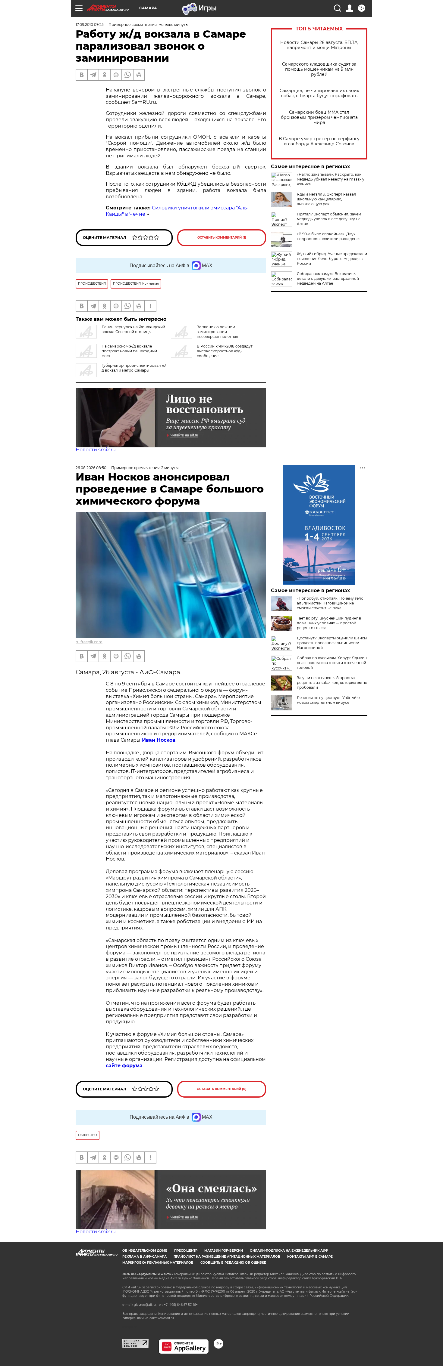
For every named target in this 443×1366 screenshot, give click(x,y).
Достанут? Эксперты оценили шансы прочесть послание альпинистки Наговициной (332, 643)
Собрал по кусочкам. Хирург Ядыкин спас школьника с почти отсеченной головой (332, 663)
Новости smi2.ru (96, 450)
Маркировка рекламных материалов (157, 1263)
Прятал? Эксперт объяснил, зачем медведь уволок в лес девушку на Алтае (329, 219)
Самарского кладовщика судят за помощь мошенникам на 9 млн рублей (319, 69)
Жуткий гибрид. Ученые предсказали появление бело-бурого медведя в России (332, 259)
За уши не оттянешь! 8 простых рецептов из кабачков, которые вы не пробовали (332, 682)
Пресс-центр (185, 1251)
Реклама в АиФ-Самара (144, 1257)
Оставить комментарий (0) (222, 1089)
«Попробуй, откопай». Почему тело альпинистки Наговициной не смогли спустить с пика (330, 603)
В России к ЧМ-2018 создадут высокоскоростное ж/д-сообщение (225, 351)
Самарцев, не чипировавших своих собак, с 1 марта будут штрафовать (319, 93)
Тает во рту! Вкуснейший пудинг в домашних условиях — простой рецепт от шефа (329, 623)
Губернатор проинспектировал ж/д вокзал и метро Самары (134, 367)
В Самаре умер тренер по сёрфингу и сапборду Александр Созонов (319, 141)
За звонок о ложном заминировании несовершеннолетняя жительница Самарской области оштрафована (215, 334)
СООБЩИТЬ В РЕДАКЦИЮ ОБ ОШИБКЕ (233, 1263)
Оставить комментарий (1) (221, 238)
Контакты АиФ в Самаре (310, 1257)
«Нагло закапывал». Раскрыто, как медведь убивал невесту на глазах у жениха (330, 179)
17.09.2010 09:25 (90, 24)
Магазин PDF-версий (223, 1251)
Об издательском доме (144, 1251)
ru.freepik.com (89, 642)
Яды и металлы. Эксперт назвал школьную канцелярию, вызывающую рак (326, 199)
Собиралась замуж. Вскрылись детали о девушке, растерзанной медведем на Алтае (328, 278)
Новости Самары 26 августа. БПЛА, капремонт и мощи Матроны (319, 45)
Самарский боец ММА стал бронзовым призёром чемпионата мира (319, 117)
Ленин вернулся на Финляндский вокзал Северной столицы (133, 329)
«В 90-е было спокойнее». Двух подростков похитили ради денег (328, 236)
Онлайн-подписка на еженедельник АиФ (289, 1251)
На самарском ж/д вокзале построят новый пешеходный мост (129, 351)
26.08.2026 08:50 (91, 467)
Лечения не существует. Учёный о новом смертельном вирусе (328, 700)
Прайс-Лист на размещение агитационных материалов (227, 1257)
